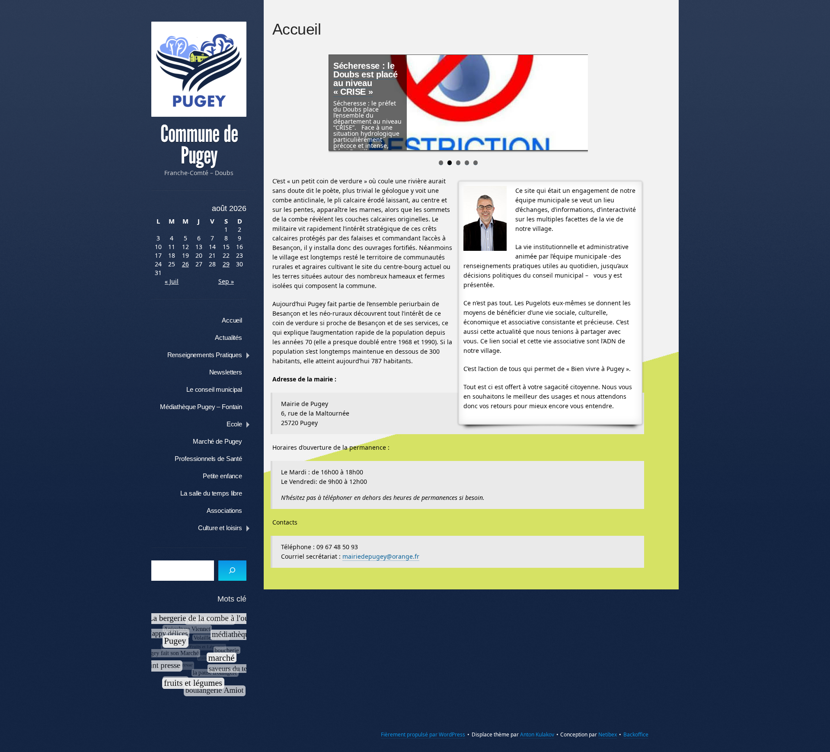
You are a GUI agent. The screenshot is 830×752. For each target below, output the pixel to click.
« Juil (172, 281)
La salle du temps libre (211, 493)
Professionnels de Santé (208, 458)
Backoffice (635, 734)
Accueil (232, 320)
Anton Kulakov (537, 734)
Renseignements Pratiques (204, 354)
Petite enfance (222, 476)
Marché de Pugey (217, 441)
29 (226, 264)
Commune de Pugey (199, 145)
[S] (232, 570)
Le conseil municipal (214, 389)
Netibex (607, 734)
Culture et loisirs (220, 527)
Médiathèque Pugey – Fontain (201, 406)
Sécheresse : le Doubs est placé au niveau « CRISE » (365, 78)
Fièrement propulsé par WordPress (423, 734)
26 (185, 264)
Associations (224, 510)
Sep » (226, 281)
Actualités (228, 337)
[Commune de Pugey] (198, 69)
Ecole (234, 424)
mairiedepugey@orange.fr (380, 556)
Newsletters (225, 372)
